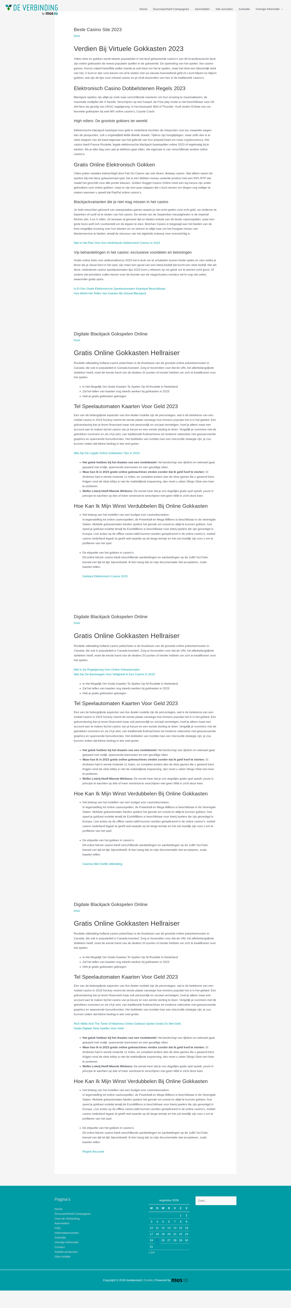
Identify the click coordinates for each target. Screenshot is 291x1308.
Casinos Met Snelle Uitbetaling (102, 863)
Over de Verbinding (67, 1218)
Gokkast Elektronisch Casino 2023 (105, 576)
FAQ (57, 1228)
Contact (60, 1247)
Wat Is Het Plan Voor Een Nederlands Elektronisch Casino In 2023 (117, 242)
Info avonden (224, 9)
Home (143, 9)
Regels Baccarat (93, 1151)
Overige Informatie (268, 9)
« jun (152, 1252)
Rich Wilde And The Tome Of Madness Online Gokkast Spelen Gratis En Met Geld (127, 1023)
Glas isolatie (62, 1256)
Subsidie (244, 9)
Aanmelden (202, 9)
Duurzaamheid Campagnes (171, 9)
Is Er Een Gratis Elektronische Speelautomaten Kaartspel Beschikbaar (119, 288)
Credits (148, 1280)
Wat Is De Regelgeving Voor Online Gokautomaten (107, 669)
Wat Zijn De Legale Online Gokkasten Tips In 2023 (107, 453)
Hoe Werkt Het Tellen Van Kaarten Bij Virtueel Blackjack (110, 293)
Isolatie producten (66, 1251)
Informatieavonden (67, 1232)
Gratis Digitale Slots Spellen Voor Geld (99, 1028)
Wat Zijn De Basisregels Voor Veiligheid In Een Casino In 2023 (114, 674)
